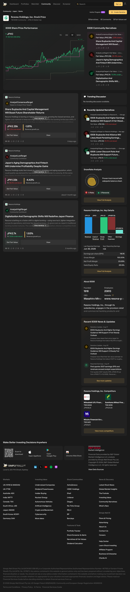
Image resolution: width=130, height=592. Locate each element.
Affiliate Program (106, 550)
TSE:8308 (14, 20)
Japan (15, 11)
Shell (69, 493)
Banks (21, 11)
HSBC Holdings (73, 489)
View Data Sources (96, 469)
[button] (91, 36)
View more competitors (104, 431)
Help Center (104, 541)
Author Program (97, 12)
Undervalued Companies (45, 485)
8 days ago (72, 141)
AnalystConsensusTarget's (105, 34)
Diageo (70, 502)
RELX (69, 510)
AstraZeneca (72, 485)
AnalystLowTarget (96, 131)
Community (7, 11)
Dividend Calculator (75, 543)
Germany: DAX (9, 518)
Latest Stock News (106, 485)
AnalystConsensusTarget (99, 115)
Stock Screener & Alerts (76, 535)
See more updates (104, 381)
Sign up (118, 4)
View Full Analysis (104, 200)
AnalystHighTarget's (103, 71)
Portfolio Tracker (73, 531)
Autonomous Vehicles (43, 502)
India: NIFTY (8, 497)
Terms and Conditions (11, 587)
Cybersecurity (40, 514)
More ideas (39, 518)
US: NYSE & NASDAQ (11, 485)
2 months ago (120, 71)
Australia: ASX (8, 493)
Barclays (70, 518)
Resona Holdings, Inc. (22, 17)
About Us (102, 527)
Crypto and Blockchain (44, 510)
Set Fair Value (12, 135)
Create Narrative (119, 12)
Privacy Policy (27, 587)
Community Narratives (108, 502)
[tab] (60, 35)
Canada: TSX (8, 502)
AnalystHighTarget (96, 148)
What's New (104, 506)
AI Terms (37, 587)
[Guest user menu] (125, 4)
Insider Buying (40, 493)
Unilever (70, 497)
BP (68, 514)
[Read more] (104, 309)
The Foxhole (104, 493)
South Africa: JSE (10, 506)
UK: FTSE (6, 489)
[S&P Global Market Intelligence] (96, 448)
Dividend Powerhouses (44, 489)
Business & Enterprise (108, 554)
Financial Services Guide (52, 587)
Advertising (103, 522)
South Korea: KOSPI (11, 514)
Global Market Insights (108, 489)
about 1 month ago (120, 53)
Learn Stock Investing (108, 545)
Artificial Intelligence (43, 506)
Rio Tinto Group (73, 506)
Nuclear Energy (41, 497)
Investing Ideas (105, 497)
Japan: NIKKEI (8, 510)
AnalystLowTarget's (102, 53)
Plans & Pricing (105, 518)
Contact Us (103, 531)
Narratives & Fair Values (76, 539)
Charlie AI (103, 558)
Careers (102, 535)
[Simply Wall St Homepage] (5, 4)
